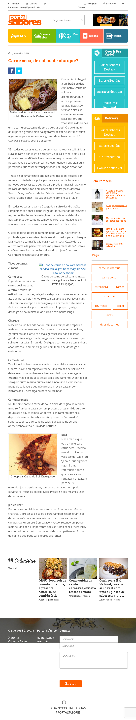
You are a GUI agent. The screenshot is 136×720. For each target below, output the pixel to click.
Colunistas (15, 649)
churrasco (101, 306)
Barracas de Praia (109, 92)
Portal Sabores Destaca (109, 67)
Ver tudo (13, 568)
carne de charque (109, 268)
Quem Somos (45, 637)
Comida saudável (109, 168)
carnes (120, 287)
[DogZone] (110, 19)
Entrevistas (44, 645)
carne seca (101, 287)
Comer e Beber (17, 641)
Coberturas (15, 645)
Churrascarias (109, 157)
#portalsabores (68, 712)
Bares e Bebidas (109, 80)
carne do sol (109, 277)
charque (109, 296)
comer (120, 306)
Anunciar (43, 641)
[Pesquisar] (82, 20)
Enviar (70, 683)
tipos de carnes (109, 324)
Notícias (13, 637)
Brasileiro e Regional (110, 105)
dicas (109, 315)
